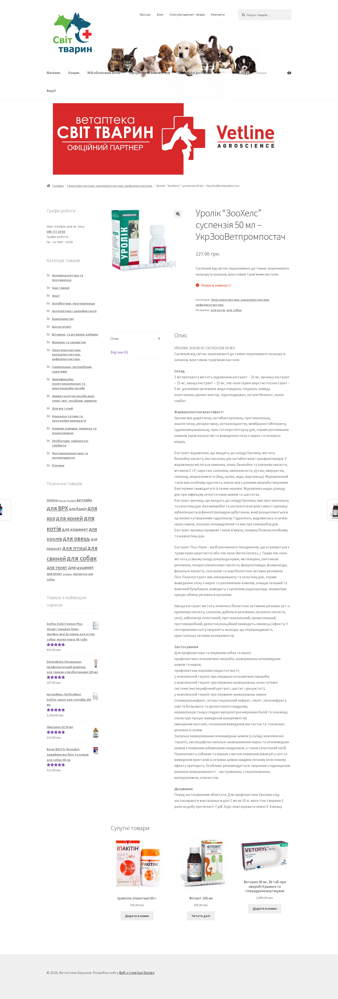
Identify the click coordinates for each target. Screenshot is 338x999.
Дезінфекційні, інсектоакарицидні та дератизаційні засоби (68, 383)
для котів (218, 310)
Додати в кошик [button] (137, 916)
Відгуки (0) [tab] (119, 352)
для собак (234, 310)
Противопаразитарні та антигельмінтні (70, 455)
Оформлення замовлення (149, 72)
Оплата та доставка (194, 72)
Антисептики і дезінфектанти (74, 311)
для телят (57, 567)
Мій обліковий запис (104, 72)
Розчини (58, 465)
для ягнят (54, 574)
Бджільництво (63, 319)
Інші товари (60, 288)
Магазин (53, 72)
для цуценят (81, 567)
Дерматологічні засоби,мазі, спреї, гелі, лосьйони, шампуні (74, 398)
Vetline (52, 500)
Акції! (51, 90)
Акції (56, 295)
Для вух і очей (62, 408)
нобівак (67, 574)
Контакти (218, 14)
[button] (178, 214)
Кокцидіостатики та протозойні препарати (69, 418)
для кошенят (75, 529)
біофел (71, 500)
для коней (69, 518)
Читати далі (201, 916)
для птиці (74, 548)
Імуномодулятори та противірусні (67, 277)
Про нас (145, 14)
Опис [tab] (115, 338)
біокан (62, 500)
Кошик (73, 72)
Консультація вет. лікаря (187, 14)
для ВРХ (57, 508)
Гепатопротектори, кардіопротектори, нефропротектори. (110, 186)
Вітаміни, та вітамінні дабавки (75, 334)
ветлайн (84, 500)
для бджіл (78, 508)
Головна (58, 186)
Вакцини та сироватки (69, 342)
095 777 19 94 (56, 232)
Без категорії (61, 326)
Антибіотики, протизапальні (73, 303)
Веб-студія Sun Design (137, 972)
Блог (160, 14)
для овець (76, 538)
